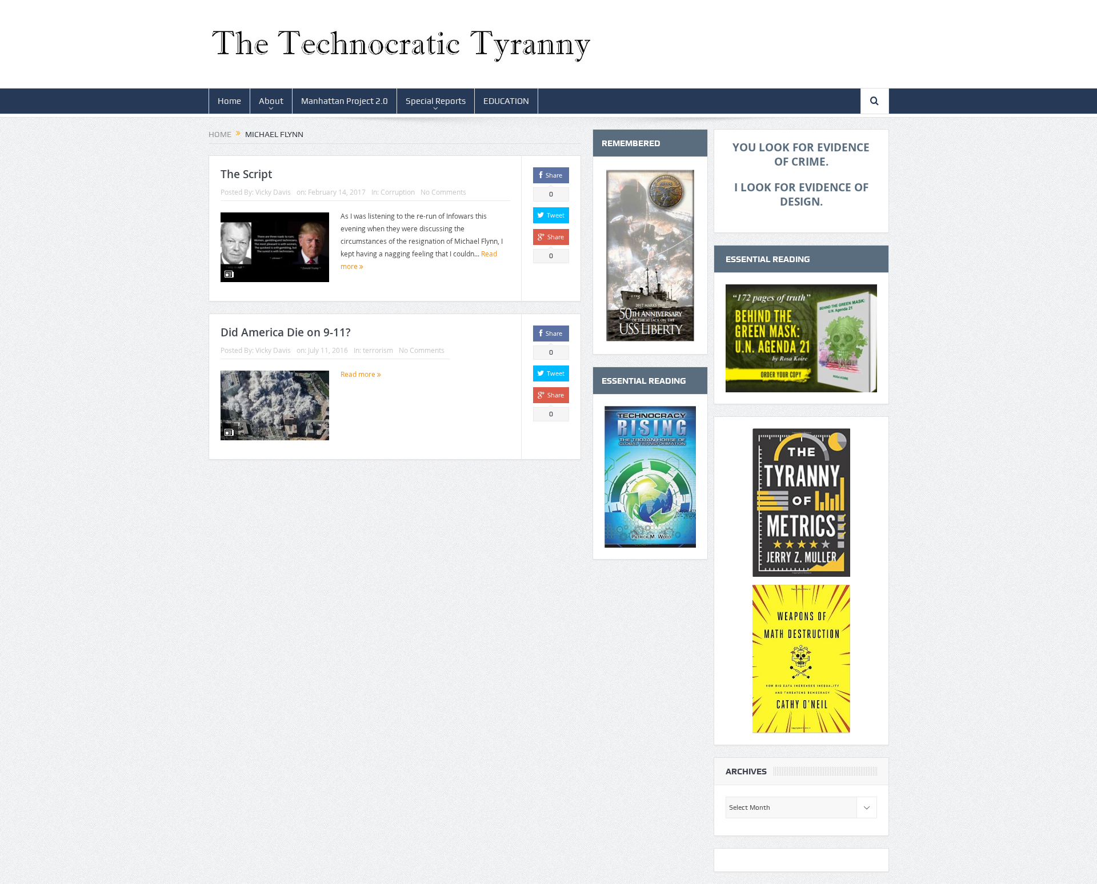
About (271, 101)
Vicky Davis (273, 191)
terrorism (378, 350)
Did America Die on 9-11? (286, 332)
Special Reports (436, 101)
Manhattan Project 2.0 (344, 101)
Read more (359, 374)
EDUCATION (506, 101)
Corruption (398, 191)
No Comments (443, 191)
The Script (246, 174)
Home (229, 101)
